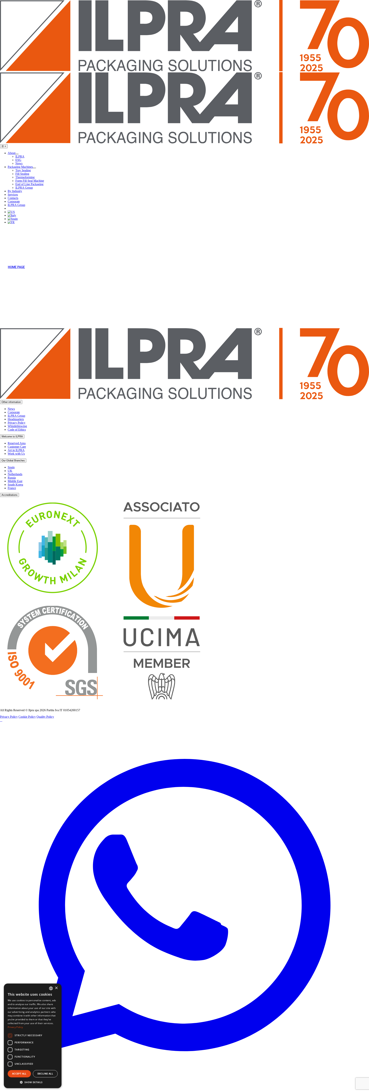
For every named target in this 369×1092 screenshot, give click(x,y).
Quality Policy (45, 716)
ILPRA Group (16, 415)
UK (10, 470)
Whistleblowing (17, 426)
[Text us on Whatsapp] (184, 1090)
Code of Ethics (17, 429)
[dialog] (33, 1036)
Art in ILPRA (16, 450)
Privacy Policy (16, 422)
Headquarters (16, 419)
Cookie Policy (27, 716)
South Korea (15, 484)
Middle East (15, 481)
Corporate (14, 412)
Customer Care (17, 446)
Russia (12, 477)
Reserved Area (17, 443)
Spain (11, 467)
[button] (33, 1082)
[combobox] (51, 988)
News (11, 408)
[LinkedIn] (0, 720)
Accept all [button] (19, 1073)
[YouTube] (1, 720)
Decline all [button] (45, 1073)
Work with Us (16, 453)
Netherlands (15, 474)
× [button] (56, 988)
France (12, 488)
